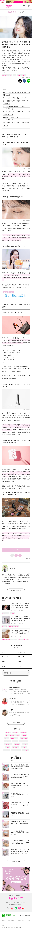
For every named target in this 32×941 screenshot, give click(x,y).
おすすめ (4, 626)
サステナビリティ (19, 927)
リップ (15, 741)
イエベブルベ (8, 744)
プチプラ (17, 744)
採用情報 (28, 920)
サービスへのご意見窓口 (19, 902)
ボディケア (21, 657)
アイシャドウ (5, 613)
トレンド (8, 741)
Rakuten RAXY (9, 6)
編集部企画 (23, 732)
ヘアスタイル (23, 741)
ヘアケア (4, 661)
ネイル (19, 661)
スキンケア (5, 652)
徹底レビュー (14, 738)
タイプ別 (25, 750)
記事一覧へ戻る (16, 590)
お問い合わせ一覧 (11, 927)
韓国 (6, 738)
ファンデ (7, 750)
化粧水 (7, 747)
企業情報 (3, 920)
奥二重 (19, 75)
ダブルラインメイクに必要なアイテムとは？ (15, 98)
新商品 (12, 613)
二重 (24, 75)
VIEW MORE (16, 723)
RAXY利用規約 (9, 902)
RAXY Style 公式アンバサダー (9, 639)
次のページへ (16, 550)
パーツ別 (25, 744)
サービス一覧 (4, 927)
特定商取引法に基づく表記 (15, 904)
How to (4, 75)
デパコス (24, 747)
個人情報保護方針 (11, 920)
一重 (14, 75)
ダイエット (15, 747)
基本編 (9, 75)
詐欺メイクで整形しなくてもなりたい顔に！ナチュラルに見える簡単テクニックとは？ (16, 296)
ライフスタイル (16, 750)
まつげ (16, 626)
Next (28, 558)
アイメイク (10, 73)
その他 (19, 666)
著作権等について (21, 920)
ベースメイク (21, 652)
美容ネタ (11, 626)
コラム (3, 666)
